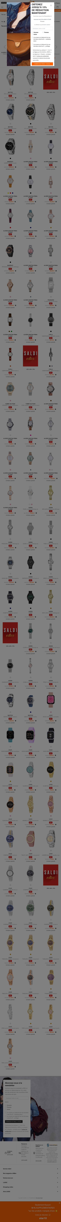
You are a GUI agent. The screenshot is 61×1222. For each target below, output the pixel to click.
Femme (46, 32)
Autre (35, 34)
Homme (36, 32)
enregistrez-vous (42, 64)
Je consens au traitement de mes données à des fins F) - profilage (42, 45)
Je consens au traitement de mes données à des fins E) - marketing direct (42, 39)
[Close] (51, 5)
